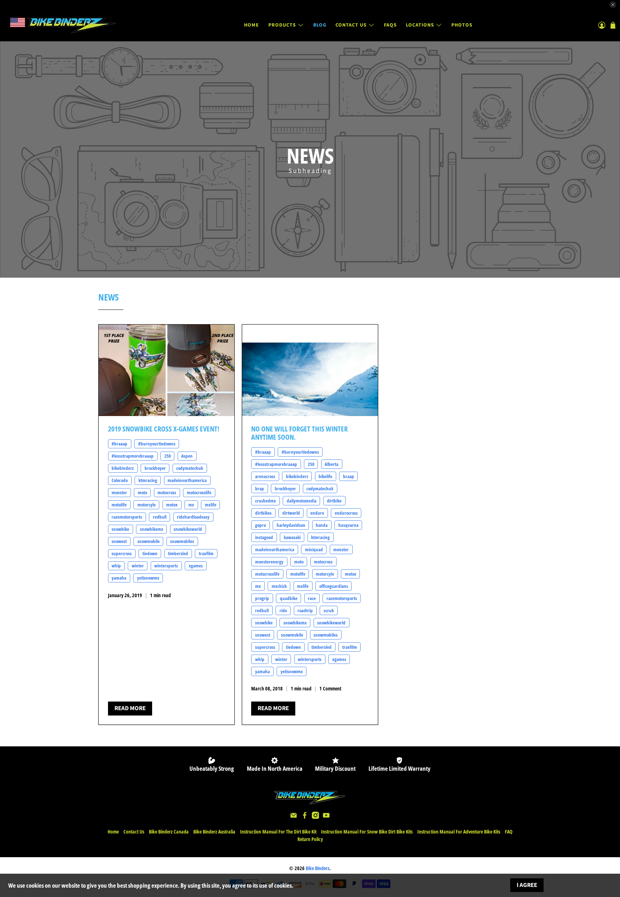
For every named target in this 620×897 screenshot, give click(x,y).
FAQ (508, 831)
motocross (167, 492)
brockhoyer (155, 468)
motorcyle (146, 504)
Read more (130, 708)
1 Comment (330, 688)
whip (116, 565)
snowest (119, 541)
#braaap (119, 443)
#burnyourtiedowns (156, 443)
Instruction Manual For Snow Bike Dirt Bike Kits (367, 831)
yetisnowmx (148, 578)
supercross (122, 553)
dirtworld (291, 513)
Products (282, 25)
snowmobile (148, 541)
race (312, 598)
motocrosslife (199, 492)
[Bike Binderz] (62, 25)
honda (322, 525)
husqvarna (348, 525)
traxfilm (206, 553)
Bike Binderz (317, 868)
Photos (462, 25)
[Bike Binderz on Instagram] (315, 816)
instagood (264, 537)
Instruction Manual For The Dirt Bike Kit (278, 831)
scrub (329, 610)
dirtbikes (263, 513)
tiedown (150, 553)
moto (142, 492)
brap (259, 488)
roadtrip (305, 610)
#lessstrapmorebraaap (133, 456)
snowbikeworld (188, 529)
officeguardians (333, 586)
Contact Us (351, 25)
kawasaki (292, 537)
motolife (119, 504)
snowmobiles (182, 541)
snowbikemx (151, 529)
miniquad (314, 549)
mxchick (279, 586)
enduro (317, 513)
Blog (320, 25)
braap (348, 476)
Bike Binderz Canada (169, 831)
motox (172, 504)
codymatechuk (189, 468)
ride (283, 610)
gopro (260, 525)
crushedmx (265, 500)
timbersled (178, 553)
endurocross (346, 513)
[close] (612, 4)
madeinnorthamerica (187, 480)
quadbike (288, 598)
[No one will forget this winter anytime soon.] (310, 370)
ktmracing (147, 480)
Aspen (187, 456)
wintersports (166, 565)
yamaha (119, 578)
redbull (159, 517)
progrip (262, 598)
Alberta (331, 464)
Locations (420, 25)
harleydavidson (291, 525)
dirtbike (334, 500)
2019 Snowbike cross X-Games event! (163, 429)
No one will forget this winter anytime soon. (299, 433)
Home (251, 25)
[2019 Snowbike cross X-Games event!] (166, 370)
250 (167, 456)
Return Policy (310, 839)
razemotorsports (127, 517)
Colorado (120, 480)
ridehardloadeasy (193, 517)
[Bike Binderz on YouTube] (326, 816)
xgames (196, 565)
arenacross (265, 476)
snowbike (120, 529)
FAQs (390, 25)
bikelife (325, 476)
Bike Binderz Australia (214, 831)
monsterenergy (269, 561)
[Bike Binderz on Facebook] (304, 816)
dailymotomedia (301, 500)
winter (138, 565)
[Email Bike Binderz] (293, 816)
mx (191, 504)
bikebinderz (123, 468)
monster (119, 492)
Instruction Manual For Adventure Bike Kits (458, 831)
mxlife (210, 504)
